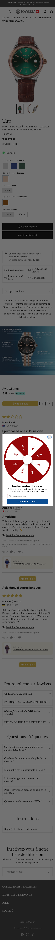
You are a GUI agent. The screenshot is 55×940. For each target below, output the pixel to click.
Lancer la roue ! (27, 501)
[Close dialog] (50, 437)
